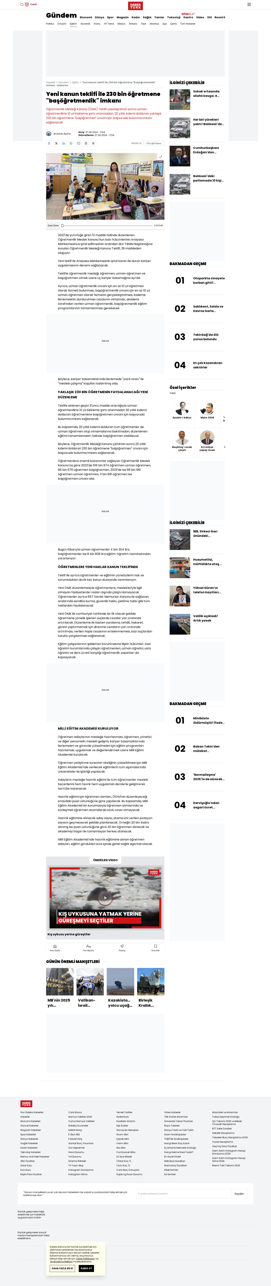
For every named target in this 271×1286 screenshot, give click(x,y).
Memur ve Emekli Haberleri (34, 1156)
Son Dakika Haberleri (31, 1112)
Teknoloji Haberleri (30, 1152)
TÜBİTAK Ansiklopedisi (176, 1138)
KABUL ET (86, 1268)
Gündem (61, 15)
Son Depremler (76, 1147)
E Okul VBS (74, 1134)
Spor (110, 17)
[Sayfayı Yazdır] (86, 143)
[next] (162, 989)
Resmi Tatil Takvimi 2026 (226, 1165)
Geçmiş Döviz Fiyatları (224, 1146)
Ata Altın (121, 1147)
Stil (209, 17)
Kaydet (239, 1194)
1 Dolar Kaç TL (123, 1161)
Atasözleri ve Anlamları (225, 1112)
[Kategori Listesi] (249, 4)
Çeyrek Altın (122, 1138)
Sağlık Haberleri (29, 1143)
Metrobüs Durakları (174, 1161)
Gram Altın (122, 1134)
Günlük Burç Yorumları (80, 1143)
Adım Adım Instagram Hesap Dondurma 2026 (228, 1152)
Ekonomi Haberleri (30, 1121)
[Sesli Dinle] (63, 225)
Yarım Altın (122, 1143)
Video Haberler (172, 1112)
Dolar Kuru (26, 1165)
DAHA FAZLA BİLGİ (62, 1268)
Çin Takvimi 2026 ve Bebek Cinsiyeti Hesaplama (227, 1123)
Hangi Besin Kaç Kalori (177, 1143)
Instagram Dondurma (80, 1169)
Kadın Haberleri (28, 1147)
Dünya (99, 17)
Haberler (50, 82)
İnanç (97, 23)
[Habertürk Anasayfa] (135, 5)
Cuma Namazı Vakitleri (81, 1121)
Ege (165, 23)
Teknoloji (173, 17)
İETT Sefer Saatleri (222, 1128)
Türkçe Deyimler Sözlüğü (225, 1116)
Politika (50, 23)
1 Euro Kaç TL (123, 1165)
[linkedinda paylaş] (64, 143)
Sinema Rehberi (77, 1161)
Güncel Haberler (29, 1125)
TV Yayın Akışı (76, 1165)
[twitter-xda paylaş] (56, 143)
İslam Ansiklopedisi (175, 1134)
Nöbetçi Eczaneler (78, 1125)
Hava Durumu (76, 1152)
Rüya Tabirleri (172, 1125)
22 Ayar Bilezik (124, 1156)
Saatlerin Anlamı (125, 1121)
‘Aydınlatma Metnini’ (61, 1261)
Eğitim (73, 23)
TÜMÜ (173, 393)
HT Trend (109, 23)
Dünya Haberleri (29, 1138)
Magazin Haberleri (30, 1130)
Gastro (188, 17)
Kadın (136, 17)
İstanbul (154, 23)
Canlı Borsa (75, 1112)
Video (200, 17)
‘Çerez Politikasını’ (85, 1258)
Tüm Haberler (187, 23)
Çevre (173, 23)
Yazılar (159, 17)
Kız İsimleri (170, 1174)
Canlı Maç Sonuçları (127, 1169)
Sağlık (147, 17)
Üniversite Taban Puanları (178, 1121)
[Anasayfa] (26, 1103)
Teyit (143, 23)
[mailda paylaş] (78, 143)
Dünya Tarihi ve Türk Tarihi (179, 1130)
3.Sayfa (62, 23)
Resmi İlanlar (224, 17)
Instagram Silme (77, 1174)
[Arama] (22, 4)
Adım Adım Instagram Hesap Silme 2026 (228, 1159)
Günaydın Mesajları (127, 1130)
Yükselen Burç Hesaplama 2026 (230, 1137)
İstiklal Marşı (75, 1130)
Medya (121, 23)
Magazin (123, 17)
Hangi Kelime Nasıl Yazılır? (178, 1152)
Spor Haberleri (28, 1134)
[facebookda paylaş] (49, 143)
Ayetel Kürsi (122, 1116)
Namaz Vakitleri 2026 (80, 1116)
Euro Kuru (25, 1169)
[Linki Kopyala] (93, 143)
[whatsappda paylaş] (71, 143)
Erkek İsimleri (171, 1169)
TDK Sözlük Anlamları (176, 1116)
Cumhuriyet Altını (126, 1152)
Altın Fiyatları (27, 1161)
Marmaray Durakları (175, 1165)
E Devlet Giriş (75, 1138)
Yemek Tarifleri (124, 1112)
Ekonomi (86, 17)
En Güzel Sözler (172, 1156)
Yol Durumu (74, 1156)
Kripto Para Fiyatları (31, 1174)
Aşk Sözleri (122, 1125)
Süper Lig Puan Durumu (129, 1174)
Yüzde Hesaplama (222, 1141)
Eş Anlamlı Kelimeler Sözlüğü (180, 1147)
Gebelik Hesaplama (223, 1133)
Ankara (133, 23)
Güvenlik (85, 23)
